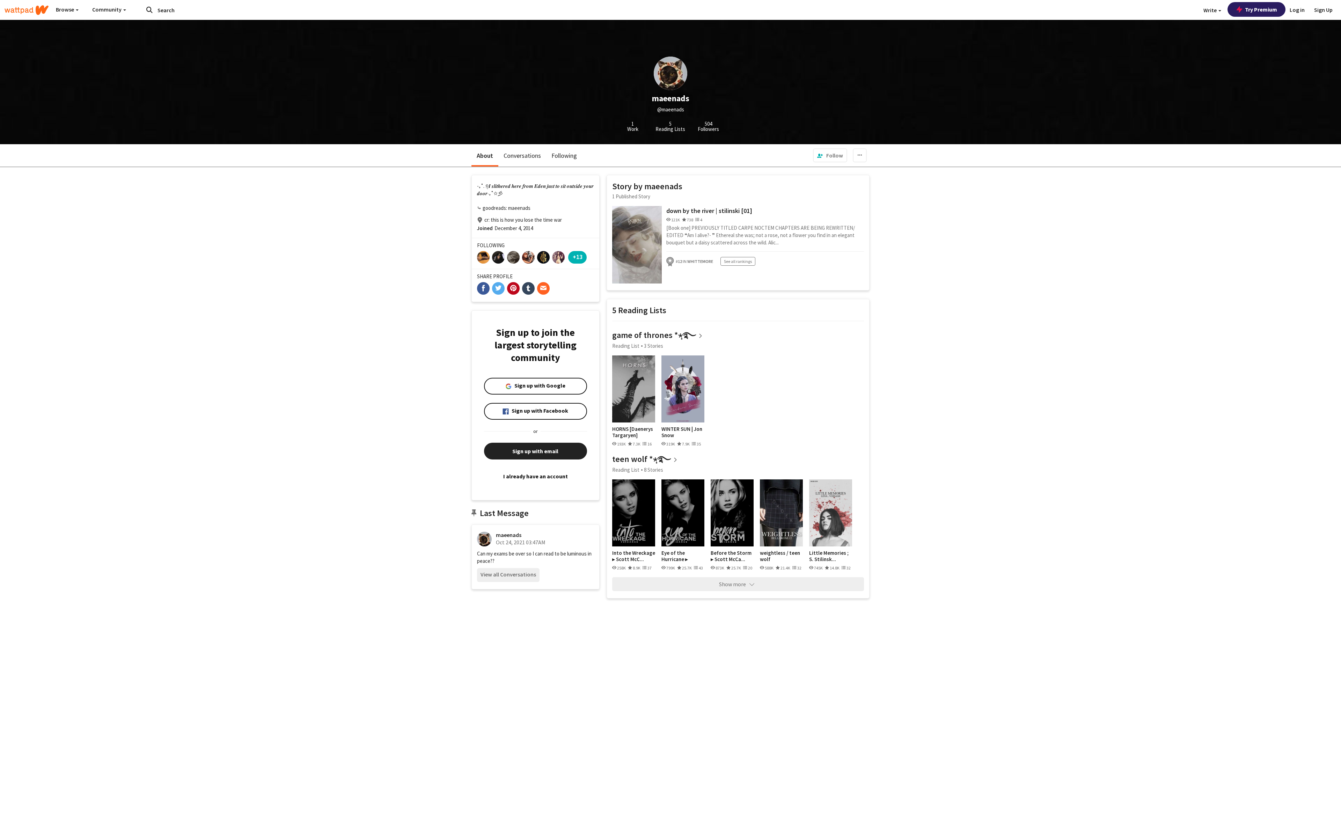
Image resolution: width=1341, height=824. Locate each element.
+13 (577, 257)
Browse (65, 9)
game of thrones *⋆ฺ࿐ (654, 335)
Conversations (522, 156)
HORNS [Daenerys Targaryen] (632, 432)
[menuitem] (830, 155)
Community (107, 9)
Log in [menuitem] (1297, 9)
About (485, 156)
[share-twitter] (498, 288)
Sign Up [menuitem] (1323, 9)
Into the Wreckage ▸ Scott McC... (633, 556)
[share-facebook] (483, 288)
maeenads (508, 535)
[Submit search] (149, 9)
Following (564, 156)
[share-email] (543, 288)
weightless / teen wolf (780, 556)
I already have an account (535, 476)
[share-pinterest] (513, 288)
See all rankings (738, 261)
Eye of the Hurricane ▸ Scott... (674, 556)
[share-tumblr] (528, 288)
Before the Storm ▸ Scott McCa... (731, 556)
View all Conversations (508, 574)
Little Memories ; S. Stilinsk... (829, 556)
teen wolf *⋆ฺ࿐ (641, 459)
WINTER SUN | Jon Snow (681, 432)
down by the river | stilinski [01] (709, 211)
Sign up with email (535, 451)
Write (1210, 10)
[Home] (27, 10)
